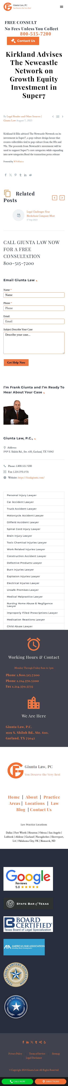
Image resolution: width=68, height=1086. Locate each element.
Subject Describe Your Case (18, 329)
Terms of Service (37, 1054)
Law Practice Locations (34, 824)
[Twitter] (10, 175)
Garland (29, 837)
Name (7, 289)
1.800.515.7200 (24, 466)
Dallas (9, 832)
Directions (52, 1081)
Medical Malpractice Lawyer (25, 596)
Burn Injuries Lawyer (20, 569)
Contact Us (23, 40)
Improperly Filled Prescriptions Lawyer (32, 612)
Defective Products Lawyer (24, 562)
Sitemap (56, 1054)
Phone (7, 303)
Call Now (19, 1081)
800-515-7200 (35, 33)
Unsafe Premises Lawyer (23, 589)
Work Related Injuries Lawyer (26, 549)
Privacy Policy (15, 1054)
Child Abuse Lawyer (20, 626)
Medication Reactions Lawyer (26, 619)
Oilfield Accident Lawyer (23, 522)
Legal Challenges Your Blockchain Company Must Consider (41, 216)
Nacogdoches (42, 837)
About (32, 797)
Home (14, 797)
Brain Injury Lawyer (19, 535)
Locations (35, 803)
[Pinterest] (15, 175)
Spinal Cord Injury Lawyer (23, 529)
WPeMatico (19, 161)
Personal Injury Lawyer (21, 495)
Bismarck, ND (48, 841)
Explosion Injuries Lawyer (23, 576)
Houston (32, 832)
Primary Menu (62, 6)
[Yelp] (44, 1042)
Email (6, 316)
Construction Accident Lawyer (26, 556)
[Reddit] (30, 175)
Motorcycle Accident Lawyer (25, 515)
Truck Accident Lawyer (22, 508)
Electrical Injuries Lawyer (23, 583)
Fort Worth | (21, 832)
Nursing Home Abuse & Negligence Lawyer (30, 605)
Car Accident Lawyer (20, 502)
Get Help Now (16, 362)
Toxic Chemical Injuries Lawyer (27, 542)
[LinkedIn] (25, 175)
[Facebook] (5, 175)
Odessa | (44, 832)
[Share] (40, 1042)
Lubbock (8, 837)
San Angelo (55, 832)
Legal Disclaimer (34, 1058)
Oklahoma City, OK (28, 841)
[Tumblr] (20, 175)
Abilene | (20, 837)
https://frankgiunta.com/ (31, 477)
